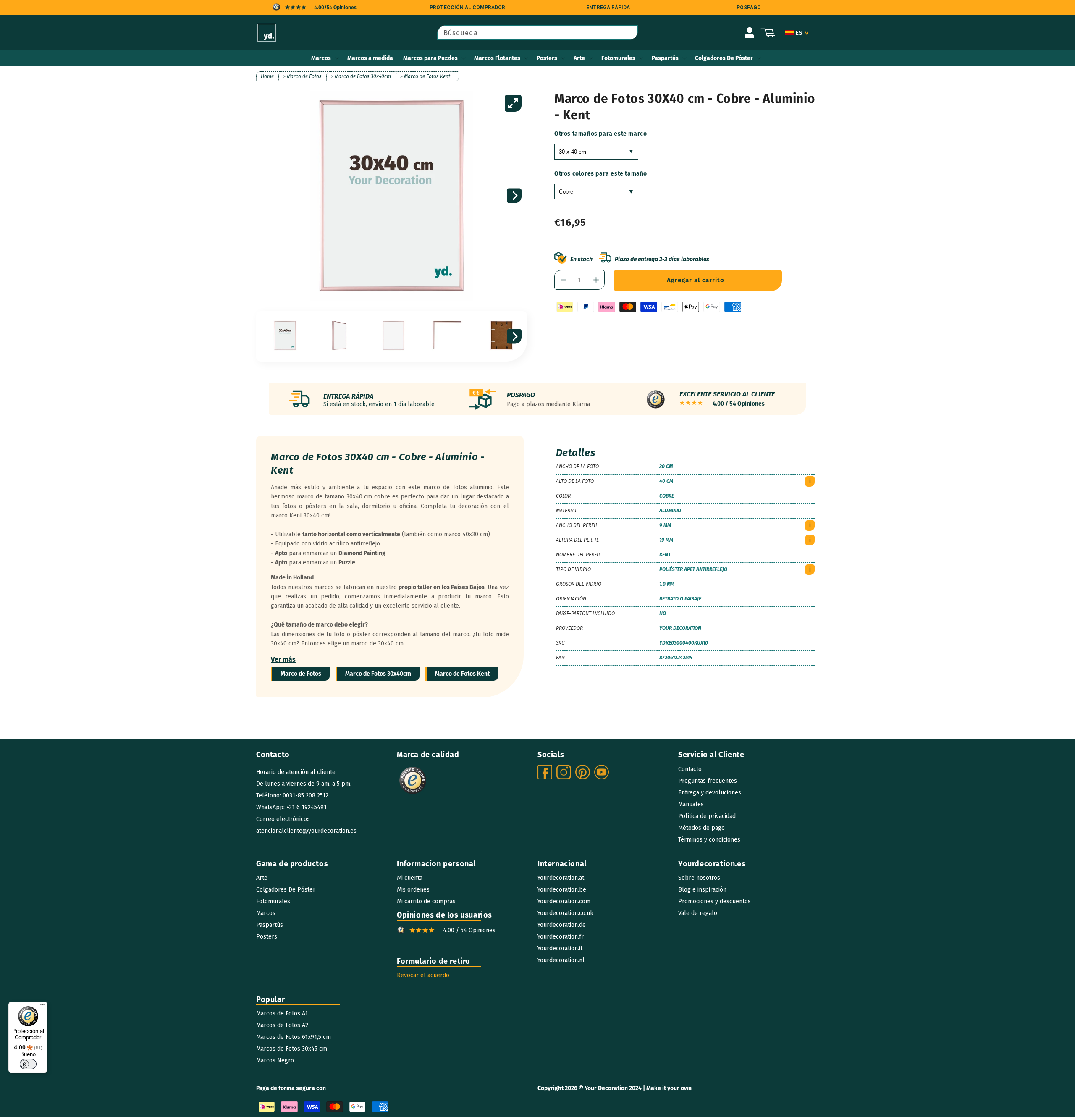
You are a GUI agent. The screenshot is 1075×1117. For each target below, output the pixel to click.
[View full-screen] (513, 103)
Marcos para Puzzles (430, 58)
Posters (547, 58)
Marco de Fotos (301, 673)
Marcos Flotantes (497, 58)
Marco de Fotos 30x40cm (378, 673)
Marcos (321, 58)
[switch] (28, 1064)
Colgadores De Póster (724, 58)
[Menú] (42, 1007)
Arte (579, 58)
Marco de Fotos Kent (462, 673)
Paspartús (665, 58)
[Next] (514, 196)
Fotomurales (618, 58)
